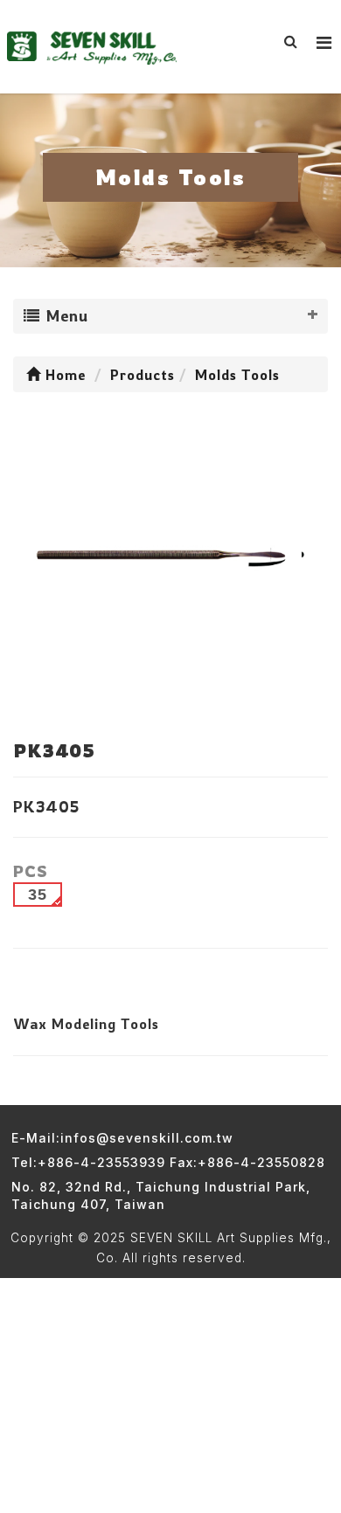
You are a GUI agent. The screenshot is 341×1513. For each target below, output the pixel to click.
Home (63, 374)
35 (37, 894)
